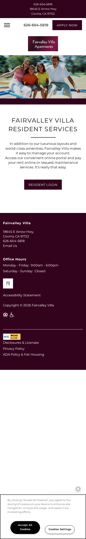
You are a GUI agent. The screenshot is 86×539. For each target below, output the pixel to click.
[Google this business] (8, 283)
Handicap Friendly (12, 316)
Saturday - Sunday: (18, 271)
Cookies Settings (60, 529)
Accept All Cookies (25, 527)
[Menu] (7, 25)
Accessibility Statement (22, 295)
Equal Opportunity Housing (5, 316)
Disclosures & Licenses (21, 342)
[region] (43, 516)
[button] (67, 25)
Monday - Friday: (16, 265)
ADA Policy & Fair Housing (23, 354)
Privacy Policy (14, 348)
